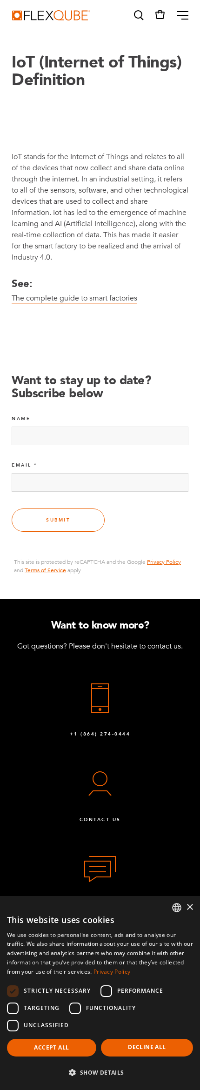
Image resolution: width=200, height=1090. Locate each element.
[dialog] (100, 993)
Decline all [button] (147, 1047)
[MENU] (178, 15)
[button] (138, 15)
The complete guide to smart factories (74, 298)
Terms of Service (45, 570)
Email (22, 465)
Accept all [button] (51, 1047)
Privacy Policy (164, 562)
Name (21, 418)
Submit (58, 520)
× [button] (189, 907)
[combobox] (176, 907)
